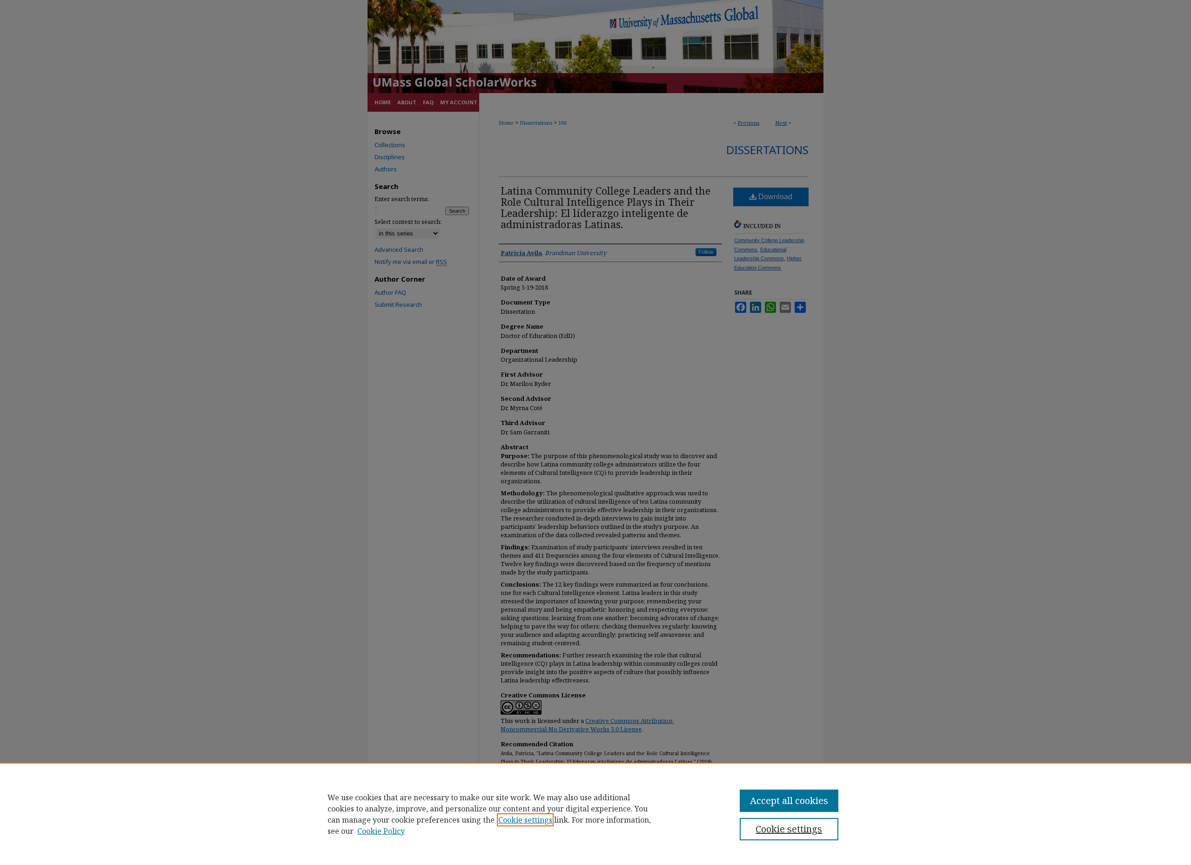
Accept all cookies (789, 800)
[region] (595, 814)
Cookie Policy (381, 831)
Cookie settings (525, 820)
